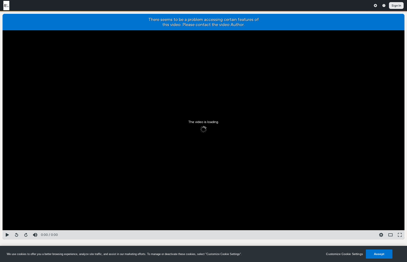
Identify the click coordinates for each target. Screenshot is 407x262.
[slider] (203, 229)
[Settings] (375, 5)
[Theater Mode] (390, 235)
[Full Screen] (399, 235)
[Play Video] (7, 235)
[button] (381, 235)
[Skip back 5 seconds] (16, 235)
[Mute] (35, 235)
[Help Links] (384, 5)
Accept (379, 254)
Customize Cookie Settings (344, 254)
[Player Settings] (371, 235)
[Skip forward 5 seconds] (26, 235)
